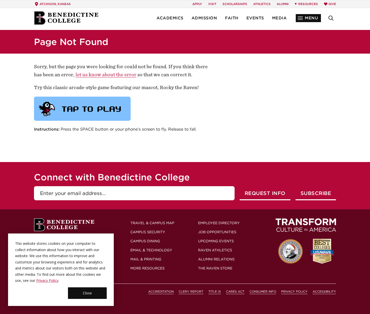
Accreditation (161, 291)
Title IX (214, 291)
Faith (231, 18)
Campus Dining (145, 241)
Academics (170, 18)
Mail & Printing (145, 259)
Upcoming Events (216, 241)
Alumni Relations (216, 259)
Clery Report (191, 291)
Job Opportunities (217, 232)
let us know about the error (106, 74)
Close (87, 293)
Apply (197, 4)
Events (255, 18)
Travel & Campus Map (152, 223)
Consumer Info (262, 291)
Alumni (283, 4)
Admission (204, 18)
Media (279, 18)
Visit (212, 4)
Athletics (262, 4)
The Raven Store (215, 268)
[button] (308, 18)
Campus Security (147, 232)
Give (332, 4)
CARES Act (235, 291)
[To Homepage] (66, 18)
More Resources (147, 268)
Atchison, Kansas (55, 4)
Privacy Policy (47, 280)
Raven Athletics (215, 250)
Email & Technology (151, 250)
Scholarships (235, 4)
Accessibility (324, 291)
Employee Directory (219, 223)
